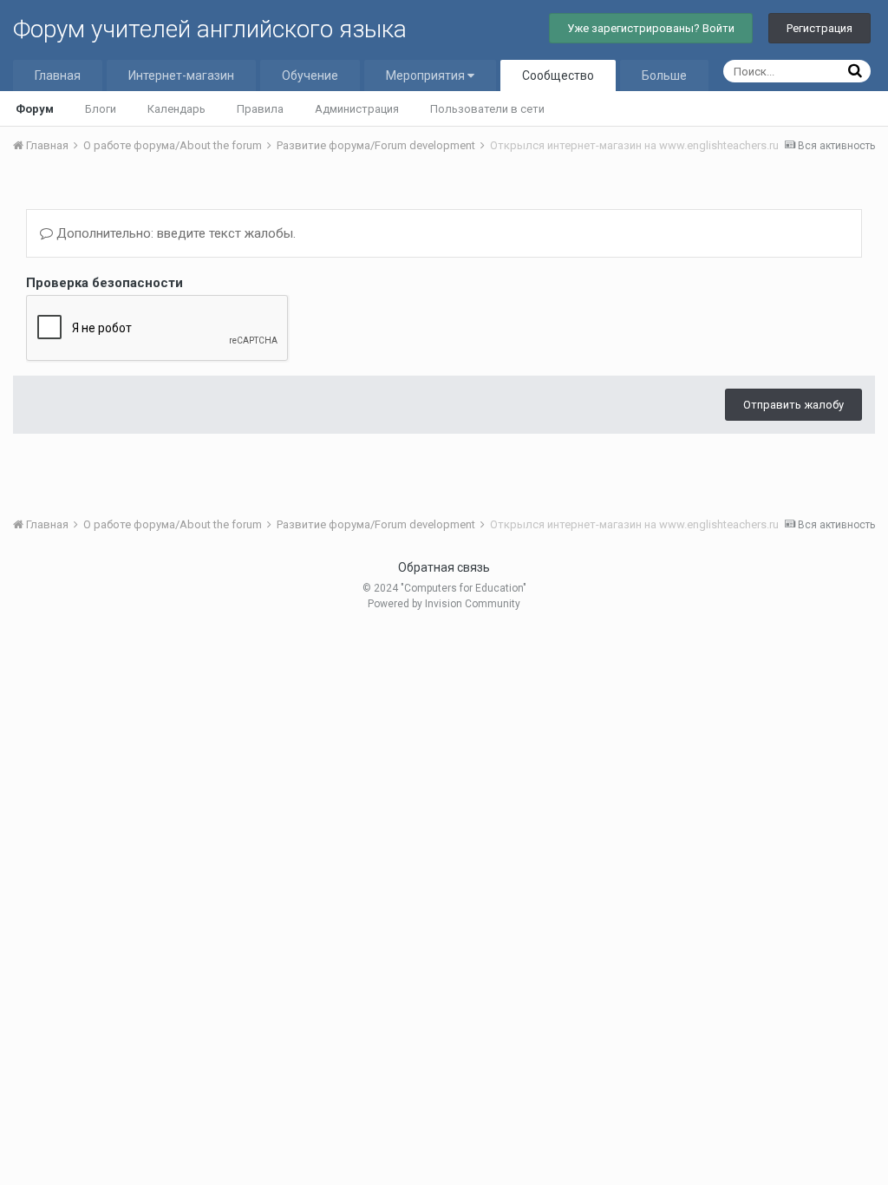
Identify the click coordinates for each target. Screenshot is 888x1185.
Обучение (310, 75)
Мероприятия (426, 75)
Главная (58, 75)
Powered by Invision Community (444, 604)
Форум (35, 108)
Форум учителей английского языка (210, 29)
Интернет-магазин (181, 75)
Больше (664, 75)
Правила (260, 108)
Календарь (176, 108)
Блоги (100, 108)
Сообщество (558, 75)
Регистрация (819, 28)
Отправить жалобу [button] (793, 404)
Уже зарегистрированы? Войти (651, 28)
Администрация (357, 108)
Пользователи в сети (487, 108)
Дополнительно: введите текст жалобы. (174, 233)
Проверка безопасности (104, 283)
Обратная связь (444, 567)
